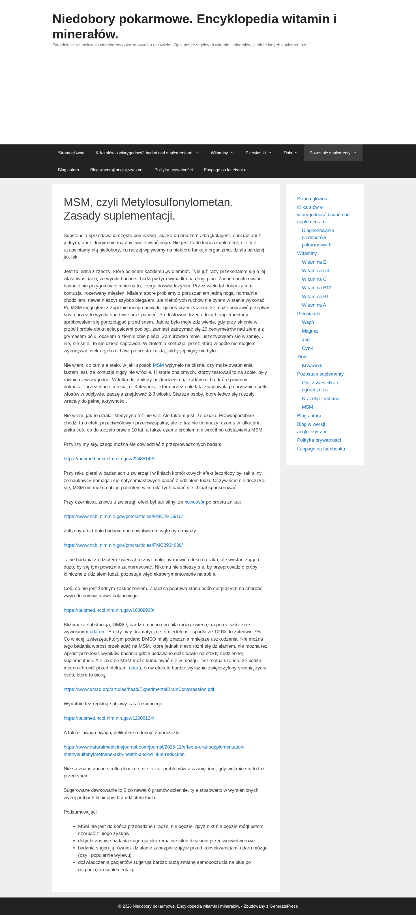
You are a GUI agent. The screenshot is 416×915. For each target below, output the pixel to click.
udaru (135, 668)
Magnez (310, 331)
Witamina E (314, 262)
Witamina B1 (315, 296)
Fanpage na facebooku (225, 169)
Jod (306, 339)
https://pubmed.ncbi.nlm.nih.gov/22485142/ (109, 458)
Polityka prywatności (174, 169)
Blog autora (68, 169)
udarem (98, 631)
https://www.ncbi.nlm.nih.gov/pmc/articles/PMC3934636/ (123, 545)
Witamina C (314, 279)
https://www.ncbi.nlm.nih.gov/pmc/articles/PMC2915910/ (123, 516)
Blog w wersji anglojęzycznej (116, 169)
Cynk (307, 348)
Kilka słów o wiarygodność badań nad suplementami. (144, 152)
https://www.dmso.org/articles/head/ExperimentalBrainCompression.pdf (139, 689)
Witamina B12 (316, 287)
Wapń (308, 322)
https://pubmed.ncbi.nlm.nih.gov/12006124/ (109, 718)
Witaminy (219, 152)
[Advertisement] (208, 102)
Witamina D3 (315, 270)
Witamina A (314, 305)
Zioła (287, 152)
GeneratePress (284, 906)
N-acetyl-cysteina (320, 398)
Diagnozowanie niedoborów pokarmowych (318, 238)
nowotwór (195, 502)
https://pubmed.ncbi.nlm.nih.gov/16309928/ (109, 610)
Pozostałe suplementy (330, 152)
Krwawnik (312, 365)
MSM (158, 365)
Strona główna (71, 152)
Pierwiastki (256, 152)
